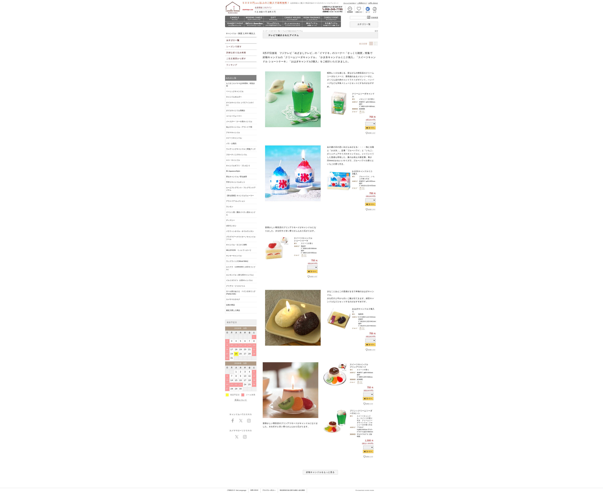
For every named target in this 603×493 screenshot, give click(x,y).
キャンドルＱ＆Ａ (349, 3)
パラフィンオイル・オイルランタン (240, 231)
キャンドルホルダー (234, 97)
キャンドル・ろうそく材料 (236, 245)
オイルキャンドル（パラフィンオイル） (240, 104)
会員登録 (258, 7)
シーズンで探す (234, 47)
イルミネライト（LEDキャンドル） (240, 280)
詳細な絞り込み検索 (236, 53)
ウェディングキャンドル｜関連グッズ (240, 149)
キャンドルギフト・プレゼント (238, 166)
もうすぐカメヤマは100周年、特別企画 (240, 84)
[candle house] (233, 13)
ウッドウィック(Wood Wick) (237, 261)
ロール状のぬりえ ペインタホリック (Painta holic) (240, 292)
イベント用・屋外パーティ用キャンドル (240, 213)
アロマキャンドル (233, 132)
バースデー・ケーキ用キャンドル (239, 121)
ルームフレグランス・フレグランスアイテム (240, 189)
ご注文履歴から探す (236, 58)
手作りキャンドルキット (235, 182)
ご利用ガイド (362, 3)
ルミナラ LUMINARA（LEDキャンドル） (240, 268)
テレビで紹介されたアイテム (292, 31)
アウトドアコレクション (235, 201)
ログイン (268, 7)
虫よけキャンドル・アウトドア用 (239, 127)
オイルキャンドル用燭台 (235, 110)
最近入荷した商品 (233, 310)
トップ (265, 31)
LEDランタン (231, 226)
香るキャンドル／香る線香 (236, 177)
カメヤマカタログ (233, 299)
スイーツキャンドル (234, 138)
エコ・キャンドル (233, 160)
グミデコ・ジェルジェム (235, 286)
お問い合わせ (373, 3)
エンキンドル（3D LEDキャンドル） (240, 275)
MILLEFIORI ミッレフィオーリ (238, 250)
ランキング (231, 65)
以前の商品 (230, 305)
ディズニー (230, 220)
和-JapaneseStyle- (233, 171)
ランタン (229, 206)
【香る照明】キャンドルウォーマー (240, 196)
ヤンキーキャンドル (234, 256)
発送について (241, 400)
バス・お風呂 (231, 143)
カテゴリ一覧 (364, 24)
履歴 (376, 31)
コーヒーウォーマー (234, 116)
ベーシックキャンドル (234, 91)
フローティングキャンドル (236, 155)
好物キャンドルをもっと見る (320, 472)
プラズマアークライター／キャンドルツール (240, 238)
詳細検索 (374, 17)
